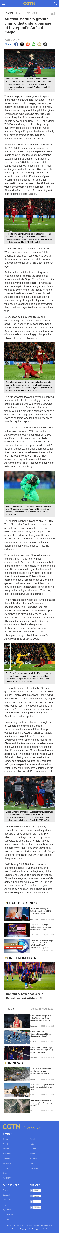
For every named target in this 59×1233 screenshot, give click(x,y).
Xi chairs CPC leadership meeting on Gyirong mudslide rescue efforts (40, 1071)
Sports (6, 1173)
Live (31, 1164)
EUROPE (7, 1178)
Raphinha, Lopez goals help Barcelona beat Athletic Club (25, 996)
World (5, 1144)
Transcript (34, 1168)
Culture (6, 1168)
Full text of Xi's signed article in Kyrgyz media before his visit (42, 1087)
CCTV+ (6, 1219)
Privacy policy (37, 1229)
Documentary (9, 1215)
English (6, 1190)
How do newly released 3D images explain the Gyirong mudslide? (41, 1102)
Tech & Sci (7, 1164)
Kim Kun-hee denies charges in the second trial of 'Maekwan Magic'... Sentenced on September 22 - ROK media (42, 944)
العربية (5, 1205)
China (5, 1139)
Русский (7, 1210)
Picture (33, 1149)
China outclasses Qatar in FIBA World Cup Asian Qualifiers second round (40, 1018)
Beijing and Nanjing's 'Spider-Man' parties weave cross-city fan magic (41, 927)
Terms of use (11, 1229)
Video (32, 1154)
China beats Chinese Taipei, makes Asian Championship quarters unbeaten (41, 1049)
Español (6, 1195)
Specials (33, 1159)
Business (7, 1154)
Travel (32, 1139)
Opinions (7, 1159)
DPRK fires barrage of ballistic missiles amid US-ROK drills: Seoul (40, 911)
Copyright (24, 1229)
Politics (6, 1149)
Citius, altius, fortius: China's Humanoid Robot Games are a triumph (40, 1033)
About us (49, 1229)
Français (6, 1200)
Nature (33, 1144)
